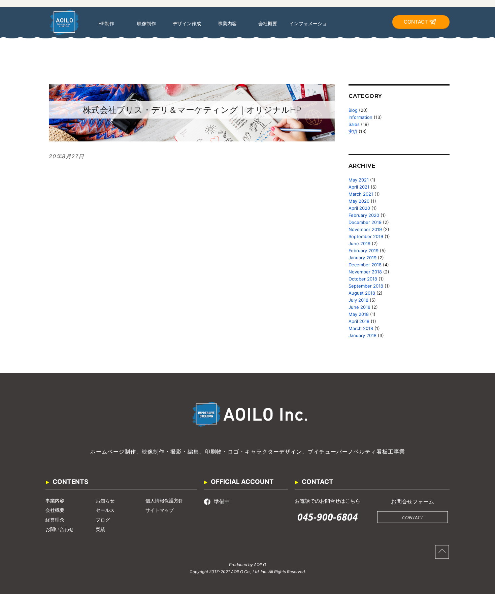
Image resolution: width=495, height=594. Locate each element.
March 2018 (361, 328)
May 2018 (359, 314)
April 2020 (359, 208)
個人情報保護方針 (164, 500)
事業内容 (54, 500)
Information (360, 117)
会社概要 (54, 510)
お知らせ (105, 500)
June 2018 (359, 307)
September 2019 (366, 236)
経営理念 (54, 520)
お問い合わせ (59, 529)
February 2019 (363, 250)
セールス (105, 510)
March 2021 (361, 194)
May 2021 (359, 180)
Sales (354, 124)
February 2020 (364, 215)
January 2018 (362, 335)
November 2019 (365, 229)
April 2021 (359, 187)
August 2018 (362, 293)
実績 (353, 131)
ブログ (103, 520)
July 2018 (358, 300)
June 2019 (359, 243)
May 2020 (359, 201)
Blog (353, 110)
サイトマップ (159, 510)
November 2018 (365, 271)
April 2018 (359, 321)
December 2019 (365, 222)
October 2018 (363, 279)
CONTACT (416, 22)
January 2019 (362, 257)
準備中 (222, 501)
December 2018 (365, 264)
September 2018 (366, 286)
